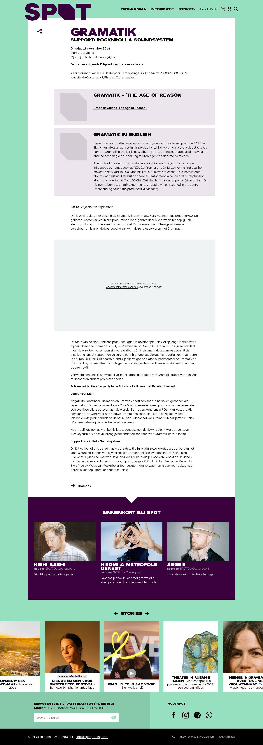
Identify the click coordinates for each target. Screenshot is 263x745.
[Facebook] (174, 715)
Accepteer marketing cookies (122, 286)
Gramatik (84, 486)
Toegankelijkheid (226, 736)
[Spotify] (197, 715)
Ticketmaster (125, 77)
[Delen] (40, 31)
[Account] (229, 10)
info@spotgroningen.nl (92, 737)
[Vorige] (116, 613)
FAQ (173, 736)
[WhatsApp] (209, 715)
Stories (187, 9)
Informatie (162, 9)
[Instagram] (185, 715)
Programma (133, 9)
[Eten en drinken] (223, 10)
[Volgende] (147, 613)
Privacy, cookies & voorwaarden (196, 736)
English (214, 9)
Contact (203, 9)
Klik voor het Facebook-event (154, 386)
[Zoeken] (236, 10)
